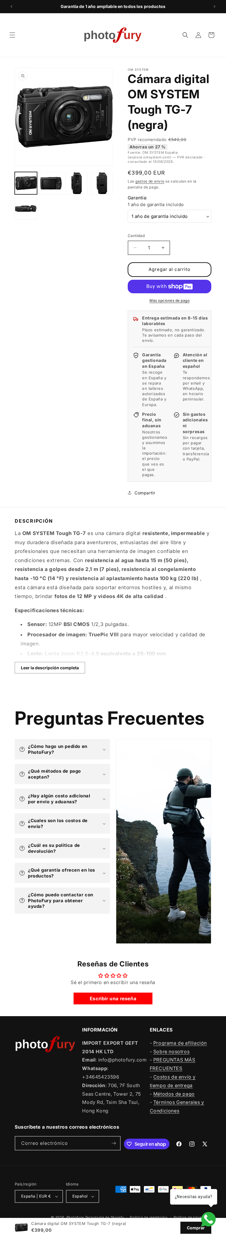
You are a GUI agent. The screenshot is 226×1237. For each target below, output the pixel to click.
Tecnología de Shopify (104, 1217)
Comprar (196, 1227)
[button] (12, 35)
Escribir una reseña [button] (113, 998)
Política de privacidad (192, 1217)
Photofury (75, 1217)
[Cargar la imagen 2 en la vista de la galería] (51, 183)
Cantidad (136, 235)
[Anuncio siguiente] (214, 6)
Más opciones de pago (169, 300)
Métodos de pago (174, 1094)
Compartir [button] (144, 492)
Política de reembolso (149, 1217)
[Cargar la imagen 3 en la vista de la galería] (76, 183)
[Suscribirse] (113, 1143)
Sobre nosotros (171, 1051)
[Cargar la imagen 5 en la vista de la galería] (26, 208)
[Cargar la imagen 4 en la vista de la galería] (102, 183)
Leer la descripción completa (50, 667)
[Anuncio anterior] (11, 6)
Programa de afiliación (180, 1043)
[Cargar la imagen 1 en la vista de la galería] (26, 183)
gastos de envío (149, 181)
